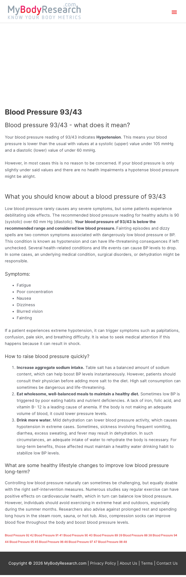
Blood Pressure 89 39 (107, 535)
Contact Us (166, 563)
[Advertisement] (93, 59)
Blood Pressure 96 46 (53, 542)
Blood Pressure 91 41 (48, 535)
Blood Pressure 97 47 (83, 542)
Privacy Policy (103, 563)
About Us (128, 563)
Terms (147, 563)
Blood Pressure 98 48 (112, 542)
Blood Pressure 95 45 (23, 542)
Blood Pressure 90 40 (78, 535)
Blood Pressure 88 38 (137, 535)
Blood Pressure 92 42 (19, 535)
